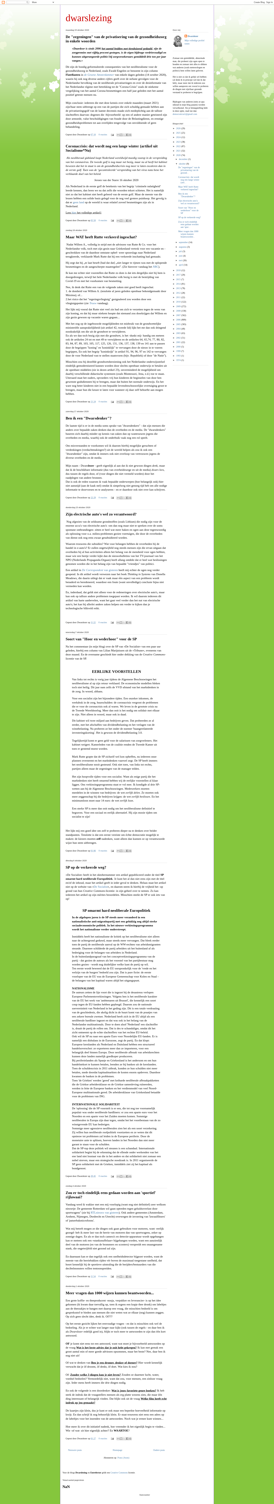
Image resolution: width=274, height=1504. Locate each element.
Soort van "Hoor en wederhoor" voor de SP (101, 639)
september (184, 242)
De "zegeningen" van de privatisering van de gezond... (189, 170)
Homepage (117, 1450)
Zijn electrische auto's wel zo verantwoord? (101, 514)
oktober (182, 164)
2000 (178, 347)
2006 (178, 320)
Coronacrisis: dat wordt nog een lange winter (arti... (188, 180)
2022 (178, 146)
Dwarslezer (193, 36)
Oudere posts (159, 1450)
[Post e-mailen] (112, 134)
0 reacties (103, 134)
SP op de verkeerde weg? (86, 867)
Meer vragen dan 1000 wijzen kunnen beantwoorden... (110, 1293)
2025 (178, 133)
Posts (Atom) (123, 1458)
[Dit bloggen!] (121, 134)
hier (74, 212)
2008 (178, 311)
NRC (155, 266)
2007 (178, 315)
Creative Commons (119, 1472)
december (183, 159)
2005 (178, 324)
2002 (178, 338)
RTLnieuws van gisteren (105, 1212)
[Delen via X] (124, 134)
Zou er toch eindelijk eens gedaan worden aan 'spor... (188, 224)
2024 (178, 137)
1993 (178, 356)
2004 (178, 329)
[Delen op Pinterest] (130, 134)
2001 (178, 342)
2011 (178, 297)
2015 (178, 279)
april (181, 265)
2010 (178, 302)
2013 (178, 288)
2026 (178, 128)
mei (181, 260)
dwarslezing (89, 18)
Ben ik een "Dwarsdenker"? (88, 418)
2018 (178, 270)
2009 (178, 306)
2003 (178, 333)
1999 (178, 351)
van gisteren (100, 570)
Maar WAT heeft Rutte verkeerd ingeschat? (101, 237)
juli (181, 251)
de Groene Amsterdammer (99, 74)
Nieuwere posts (75, 1450)
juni (181, 256)
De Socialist (101, 886)
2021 (178, 151)
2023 (178, 142)
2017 (178, 275)
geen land (78, 202)
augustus (183, 247)
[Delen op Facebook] (127, 134)
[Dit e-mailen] (118, 134)
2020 (178, 155)
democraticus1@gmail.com (185, 114)
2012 (178, 293)
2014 (178, 284)
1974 (178, 360)
